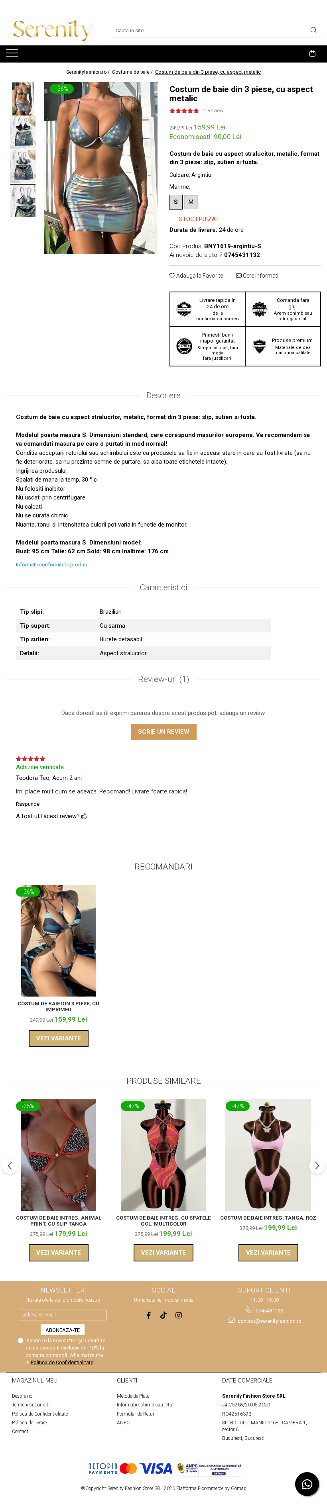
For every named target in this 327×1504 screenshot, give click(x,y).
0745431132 (269, 1311)
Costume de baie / (133, 72)
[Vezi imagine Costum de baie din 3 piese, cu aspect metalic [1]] (22, 132)
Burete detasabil (121, 639)
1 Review (213, 111)
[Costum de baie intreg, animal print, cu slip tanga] (58, 1155)
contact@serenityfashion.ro (268, 1321)
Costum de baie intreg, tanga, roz (268, 1218)
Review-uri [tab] (163, 679)
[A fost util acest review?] (84, 816)
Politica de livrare (29, 1423)
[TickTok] (164, 1315)
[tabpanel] (101, 168)
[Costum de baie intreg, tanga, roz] (268, 1155)
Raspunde (27, 804)
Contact (20, 1431)
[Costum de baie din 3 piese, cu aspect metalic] (101, 168)
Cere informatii (261, 275)
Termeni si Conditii (31, 1405)
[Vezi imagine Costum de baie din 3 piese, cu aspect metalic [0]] (22, 99)
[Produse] (13, 55)
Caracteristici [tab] (163, 587)
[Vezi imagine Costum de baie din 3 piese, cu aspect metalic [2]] (22, 166)
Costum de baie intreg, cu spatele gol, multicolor (163, 1221)
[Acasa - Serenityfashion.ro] (53, 30)
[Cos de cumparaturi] (312, 53)
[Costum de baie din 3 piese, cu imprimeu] (58, 941)
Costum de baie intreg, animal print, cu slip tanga (58, 1221)
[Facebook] (149, 1315)
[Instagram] (179, 1315)
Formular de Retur (135, 1414)
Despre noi (22, 1396)
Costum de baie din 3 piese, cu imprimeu (58, 1006)
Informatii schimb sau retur (145, 1405)
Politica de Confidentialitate (62, 1362)
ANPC (123, 1423)
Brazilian (111, 611)
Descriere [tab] (163, 395)
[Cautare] (314, 30)
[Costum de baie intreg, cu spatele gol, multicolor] (163, 1155)
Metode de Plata (133, 1396)
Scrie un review (163, 731)
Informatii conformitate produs (51, 565)
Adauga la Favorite (199, 275)
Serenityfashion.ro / (88, 72)
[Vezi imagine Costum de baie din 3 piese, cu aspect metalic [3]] (22, 200)
